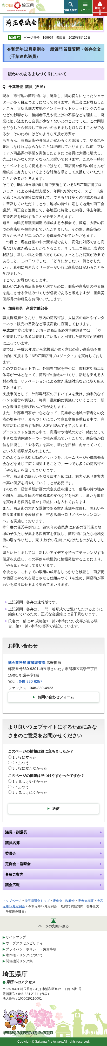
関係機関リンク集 (19, 961)
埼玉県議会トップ (37, 901)
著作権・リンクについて (24, 955)
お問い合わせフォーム (56, 697)
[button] (71, 6)
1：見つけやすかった (29, 781)
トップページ (12, 901)
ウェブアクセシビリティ (24, 943)
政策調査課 (36, 662)
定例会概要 (86, 901)
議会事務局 (17, 662)
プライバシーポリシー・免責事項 (31, 949)
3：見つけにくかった (29, 792)
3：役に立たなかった (29, 768)
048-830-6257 (30, 681)
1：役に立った (24, 757)
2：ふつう (20, 763)
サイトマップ (16, 937)
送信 (55, 808)
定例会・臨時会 (64, 901)
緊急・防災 (100, 9)
